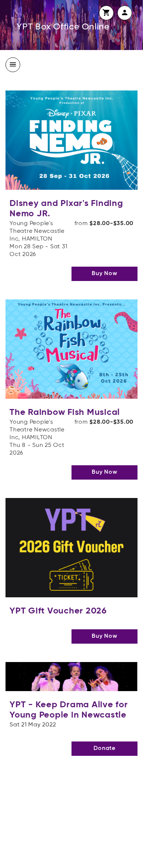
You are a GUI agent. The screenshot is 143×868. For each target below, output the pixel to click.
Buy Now (104, 274)
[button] (106, 13)
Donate (104, 748)
